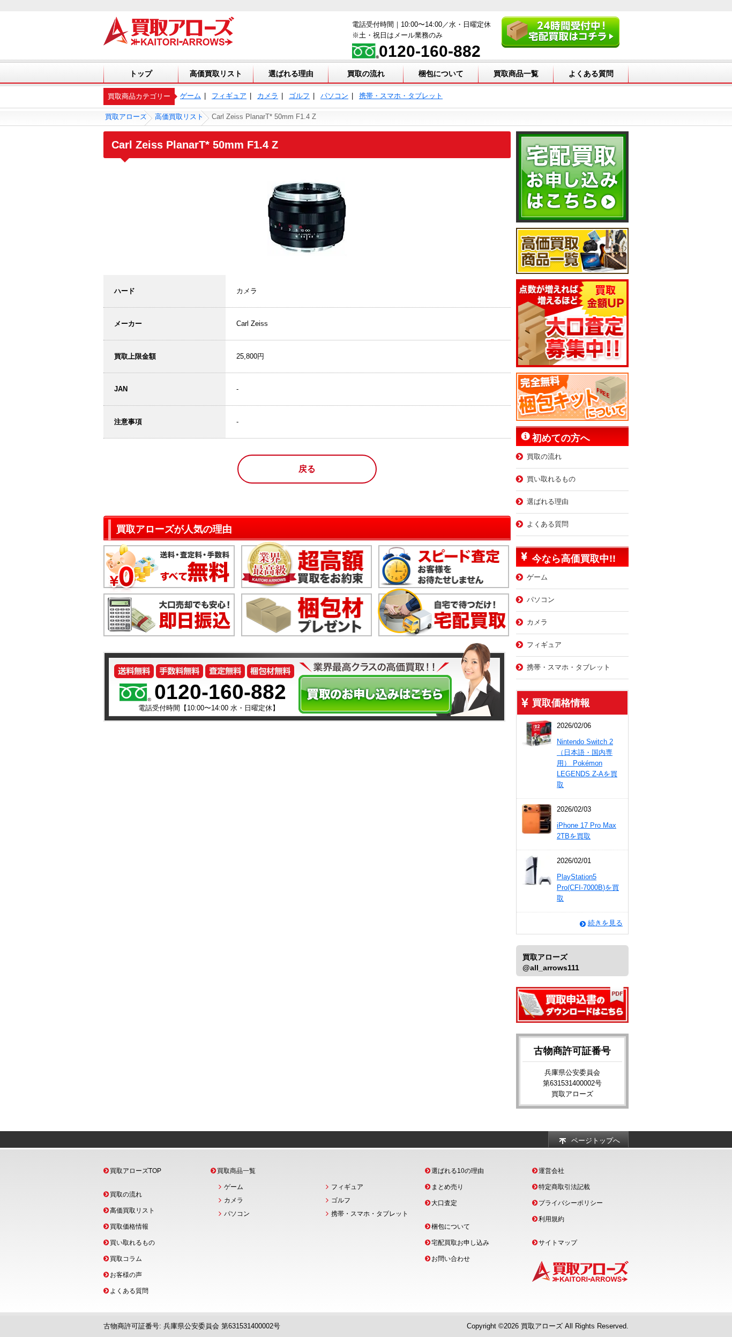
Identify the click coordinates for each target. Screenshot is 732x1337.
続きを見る (605, 923)
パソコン (334, 96)
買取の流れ (366, 73)
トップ (141, 73)
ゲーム (190, 96)
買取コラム (126, 1258)
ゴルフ (299, 96)
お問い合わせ (450, 1258)
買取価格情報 (129, 1226)
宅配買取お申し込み (460, 1242)
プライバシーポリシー (571, 1203)
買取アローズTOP (135, 1171)
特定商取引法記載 (564, 1187)
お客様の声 (126, 1275)
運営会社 (551, 1171)
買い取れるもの (551, 479)
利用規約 (551, 1219)
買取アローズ (542, 1326)
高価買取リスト (216, 73)
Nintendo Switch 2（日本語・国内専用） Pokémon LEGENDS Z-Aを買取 (587, 763)
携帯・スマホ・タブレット (401, 96)
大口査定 (444, 1203)
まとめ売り (447, 1187)
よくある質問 (591, 73)
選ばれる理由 (290, 73)
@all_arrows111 (550, 967)
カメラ (267, 96)
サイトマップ (558, 1242)
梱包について (441, 73)
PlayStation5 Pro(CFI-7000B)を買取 (588, 887)
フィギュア (229, 96)
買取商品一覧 (516, 73)
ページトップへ (595, 1141)
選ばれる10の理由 (457, 1171)
